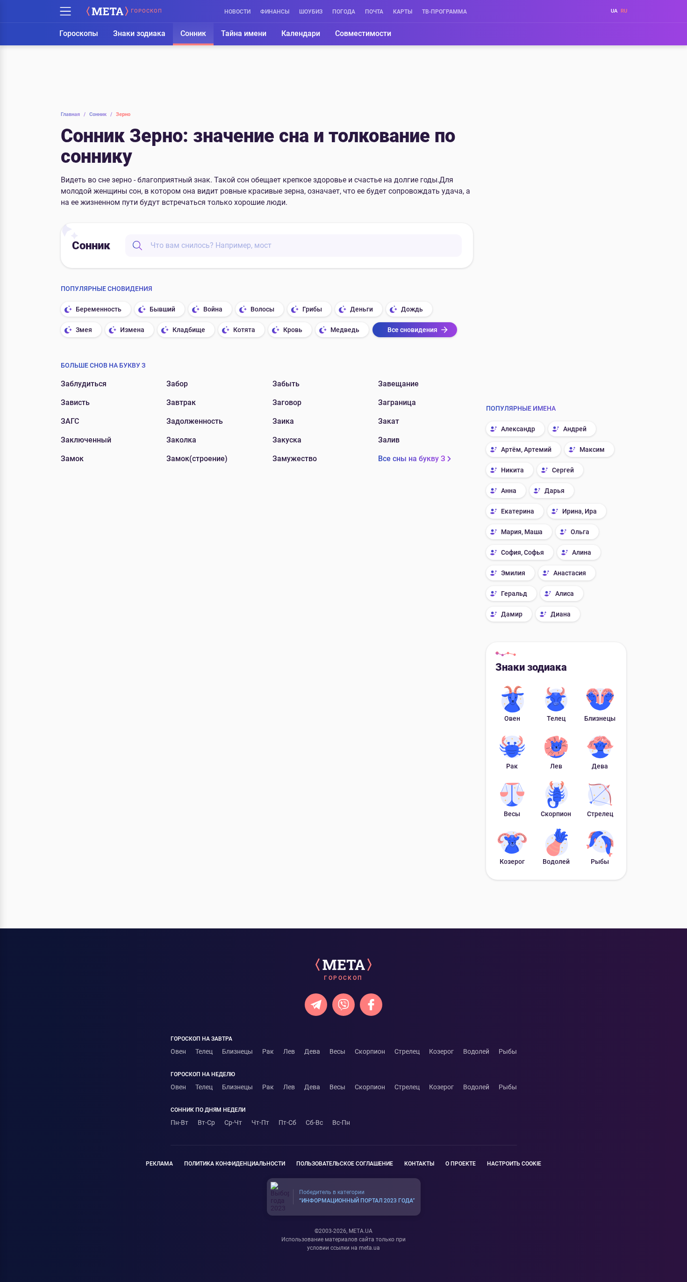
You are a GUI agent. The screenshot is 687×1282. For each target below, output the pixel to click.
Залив (389, 439)
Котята (244, 329)
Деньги (361, 309)
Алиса (564, 593)
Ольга (580, 532)
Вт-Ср (206, 1122)
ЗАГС (70, 421)
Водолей (556, 861)
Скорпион (556, 814)
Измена (132, 329)
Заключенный (86, 439)
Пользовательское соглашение (344, 1163)
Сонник (193, 33)
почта (374, 11)
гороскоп (146, 11)
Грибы (312, 309)
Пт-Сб (287, 1122)
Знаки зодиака (139, 33)
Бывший (162, 309)
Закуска (286, 439)
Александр (518, 429)
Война (212, 309)
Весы (512, 814)
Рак (512, 766)
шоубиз (310, 11)
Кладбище (188, 329)
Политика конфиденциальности (234, 1163)
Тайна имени (243, 33)
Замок (72, 458)
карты (402, 11)
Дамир (511, 614)
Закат (388, 421)
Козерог (512, 861)
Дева (600, 766)
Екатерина (517, 511)
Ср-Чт (233, 1122)
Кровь (292, 329)
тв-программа (444, 11)
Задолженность (194, 421)
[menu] (65, 11)
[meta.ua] (107, 11)
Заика (283, 421)
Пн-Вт (179, 1122)
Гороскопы (78, 33)
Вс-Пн (341, 1122)
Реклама (159, 1163)
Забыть (286, 383)
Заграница (397, 402)
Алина (581, 552)
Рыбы (600, 861)
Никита (512, 470)
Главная (73, 114)
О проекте (460, 1163)
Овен (512, 718)
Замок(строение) (197, 458)
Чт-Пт (260, 1122)
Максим (592, 449)
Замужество (294, 458)
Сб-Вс (314, 1122)
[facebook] (371, 1004)
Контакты (419, 1163)
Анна (508, 490)
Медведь (344, 329)
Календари (300, 33)
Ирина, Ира (579, 511)
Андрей (575, 429)
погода (343, 11)
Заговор (286, 402)
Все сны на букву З (411, 458)
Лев (556, 766)
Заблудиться (84, 383)
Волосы (262, 309)
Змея (84, 329)
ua (614, 11)
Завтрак (181, 402)
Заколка (181, 439)
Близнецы (599, 718)
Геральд (514, 593)
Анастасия (569, 573)
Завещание (398, 383)
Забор (177, 383)
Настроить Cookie (514, 1163)
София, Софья (522, 552)
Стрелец (600, 814)
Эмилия (513, 573)
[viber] (343, 1004)
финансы (274, 11)
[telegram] (316, 1004)
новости (237, 11)
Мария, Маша (522, 532)
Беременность (99, 309)
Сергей (563, 470)
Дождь (412, 309)
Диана (561, 614)
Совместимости (363, 33)
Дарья (554, 490)
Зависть (75, 402)
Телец (556, 718)
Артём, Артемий (526, 449)
